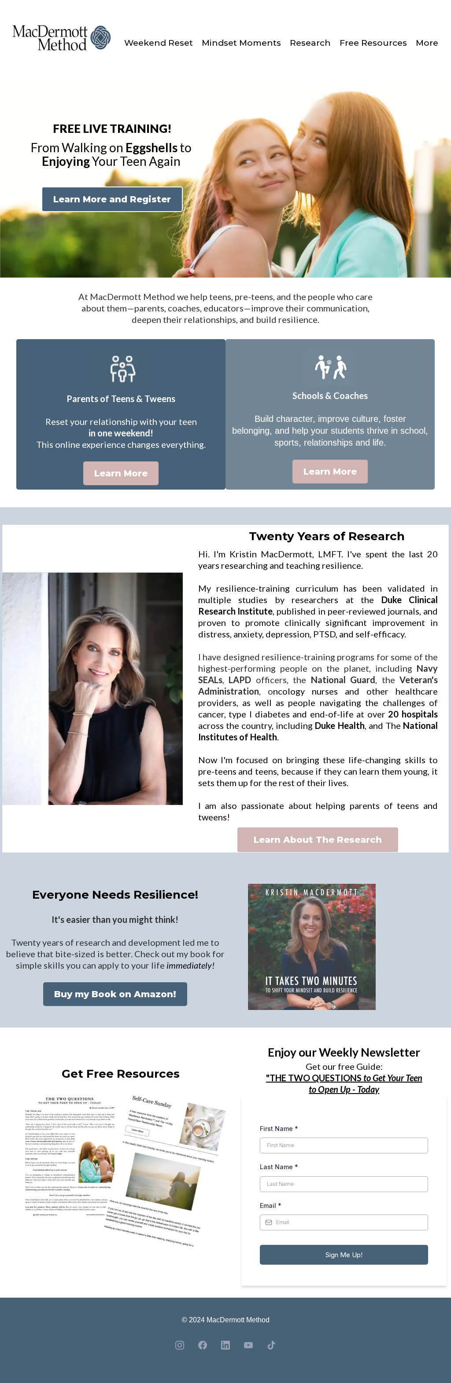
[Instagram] (179, 1345)
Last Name (279, 1167)
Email (270, 1205)
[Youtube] (248, 1345)
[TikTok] (271, 1345)
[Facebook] (202, 1345)
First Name (279, 1128)
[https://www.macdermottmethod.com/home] (61, 43)
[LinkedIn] (225, 1345)
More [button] (428, 43)
